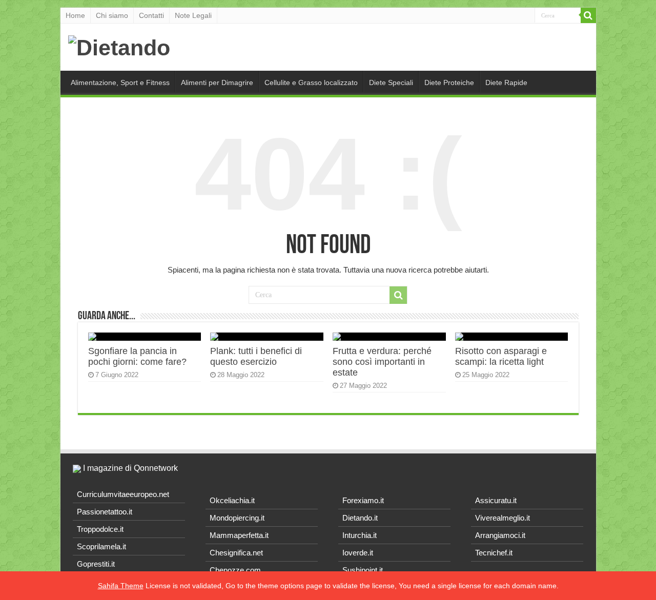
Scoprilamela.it (101, 546)
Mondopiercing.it (237, 517)
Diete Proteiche (449, 82)
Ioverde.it (357, 552)
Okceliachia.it (232, 500)
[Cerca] (588, 15)
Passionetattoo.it (104, 511)
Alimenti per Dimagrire (217, 82)
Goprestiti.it (96, 564)
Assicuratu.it (496, 500)
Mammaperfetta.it (239, 535)
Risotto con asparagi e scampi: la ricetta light (501, 356)
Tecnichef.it (493, 552)
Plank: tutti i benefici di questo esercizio (256, 356)
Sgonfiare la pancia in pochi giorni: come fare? (137, 356)
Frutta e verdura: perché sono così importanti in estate (382, 362)
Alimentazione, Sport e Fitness (120, 82)
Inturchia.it (359, 535)
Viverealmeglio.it (502, 517)
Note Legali (193, 15)
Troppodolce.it (100, 529)
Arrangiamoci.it (500, 535)
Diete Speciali (391, 82)
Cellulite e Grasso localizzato (311, 82)
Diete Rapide (506, 82)
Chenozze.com (235, 570)
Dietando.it (360, 517)
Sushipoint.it (362, 570)
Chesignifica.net (236, 552)
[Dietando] (119, 46)
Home (75, 15)
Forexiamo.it (363, 500)
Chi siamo (112, 15)
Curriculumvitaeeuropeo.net (123, 494)
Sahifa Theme (121, 586)
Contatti (151, 15)
